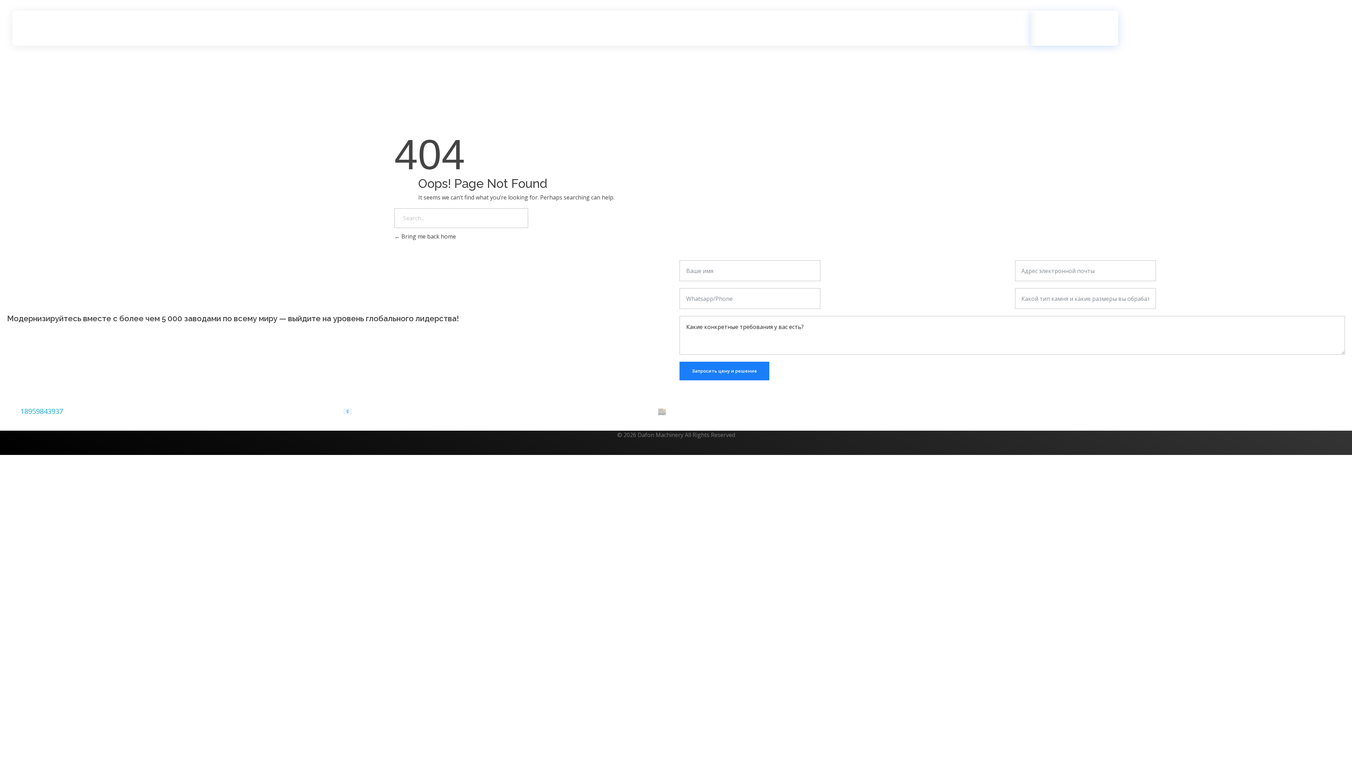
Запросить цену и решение (724, 371)
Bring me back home (428, 236)
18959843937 (41, 411)
